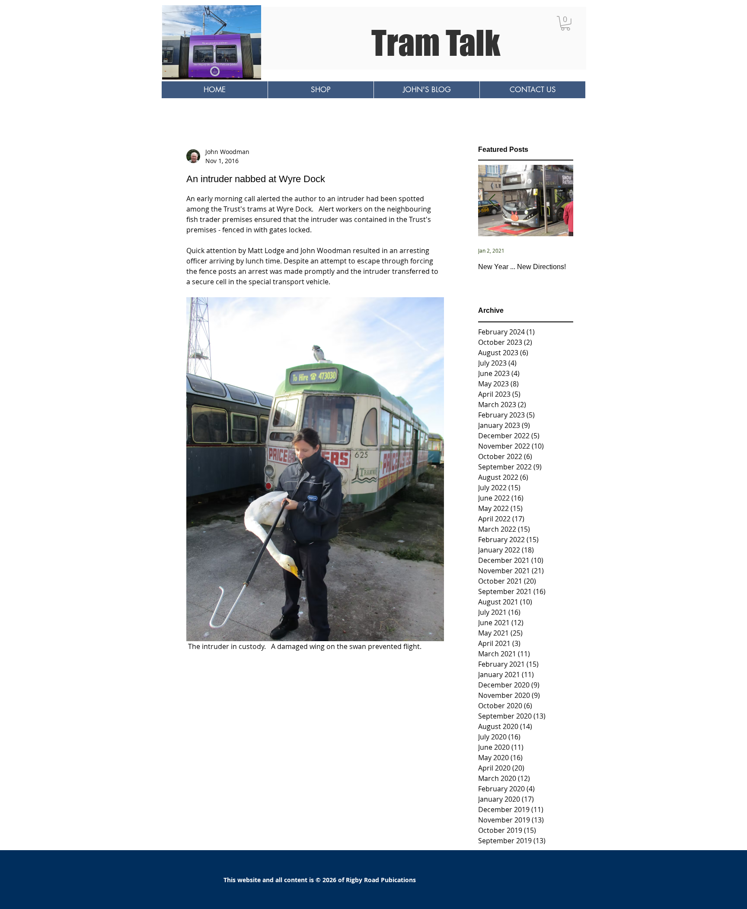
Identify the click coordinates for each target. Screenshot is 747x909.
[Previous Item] (492, 201)
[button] (565, 23)
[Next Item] (559, 201)
